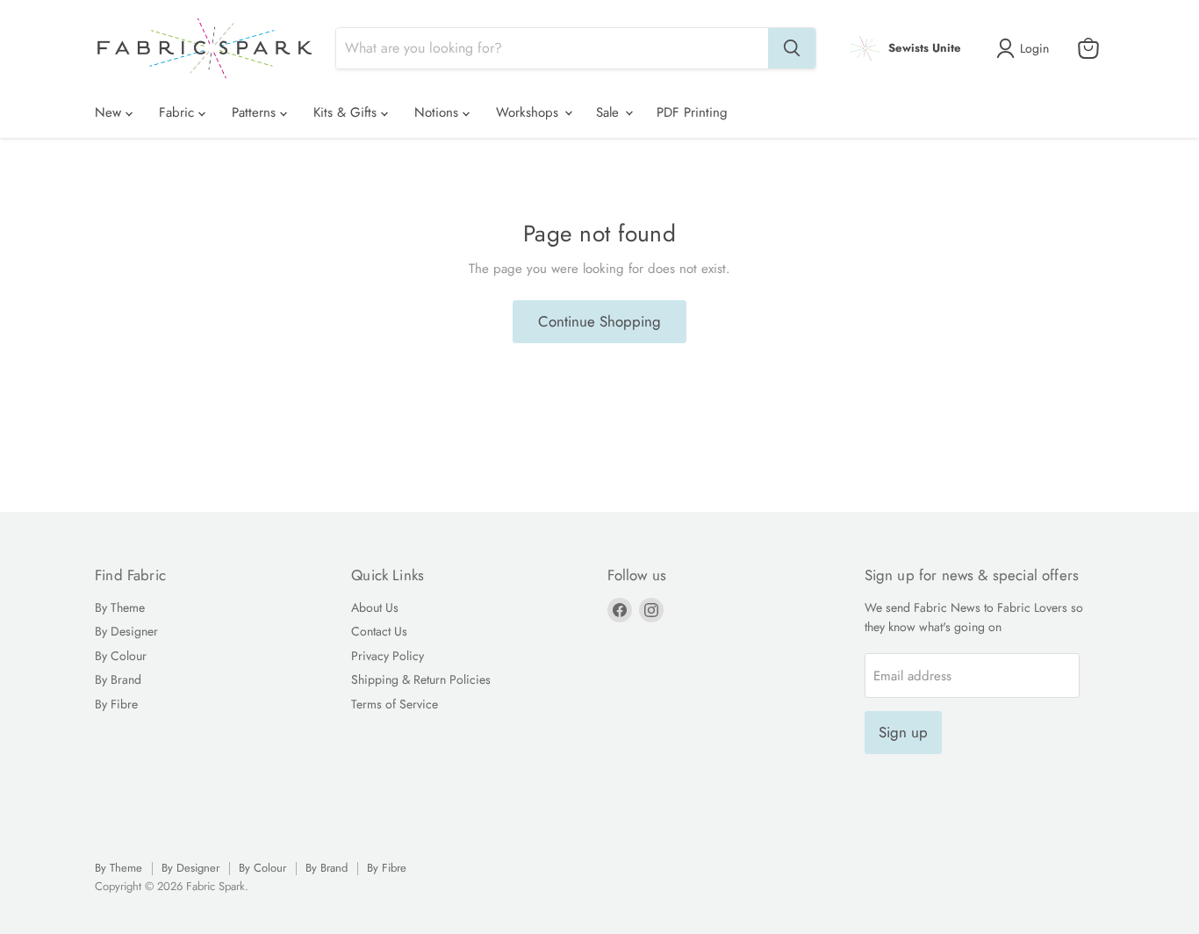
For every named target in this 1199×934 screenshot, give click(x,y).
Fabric (178, 112)
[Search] (791, 48)
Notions (438, 112)
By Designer (126, 631)
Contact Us (379, 631)
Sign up (903, 732)
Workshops (529, 112)
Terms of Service (394, 704)
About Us (374, 607)
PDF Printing (692, 112)
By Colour (121, 656)
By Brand (118, 679)
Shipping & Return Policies (421, 679)
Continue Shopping (599, 321)
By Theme (120, 607)
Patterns (256, 112)
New (110, 112)
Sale (609, 112)
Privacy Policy (387, 656)
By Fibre (116, 704)
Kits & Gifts (347, 112)
